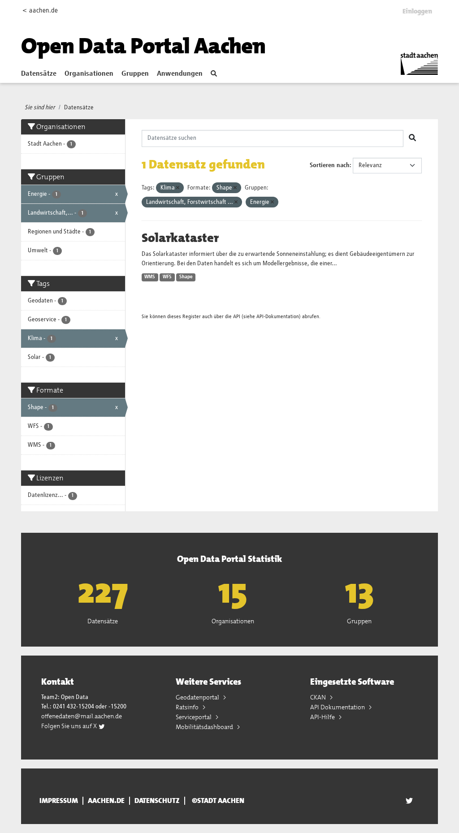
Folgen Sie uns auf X (69, 726)
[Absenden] (412, 138)
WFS (167, 277)
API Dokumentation (338, 707)
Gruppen (135, 74)
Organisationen (89, 74)
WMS (149, 277)
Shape (186, 277)
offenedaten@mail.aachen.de (81, 716)
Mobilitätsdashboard (205, 727)
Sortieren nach (330, 165)
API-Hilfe (323, 717)
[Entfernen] (177, 188)
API (236, 316)
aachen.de (106, 801)
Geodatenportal (198, 697)
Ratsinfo (188, 707)
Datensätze (38, 74)
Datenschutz (157, 801)
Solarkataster (180, 238)
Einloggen (417, 11)
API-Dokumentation (277, 316)
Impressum (58, 801)
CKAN (318, 697)
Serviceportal (194, 717)
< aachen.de (40, 10)
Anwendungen (180, 74)
